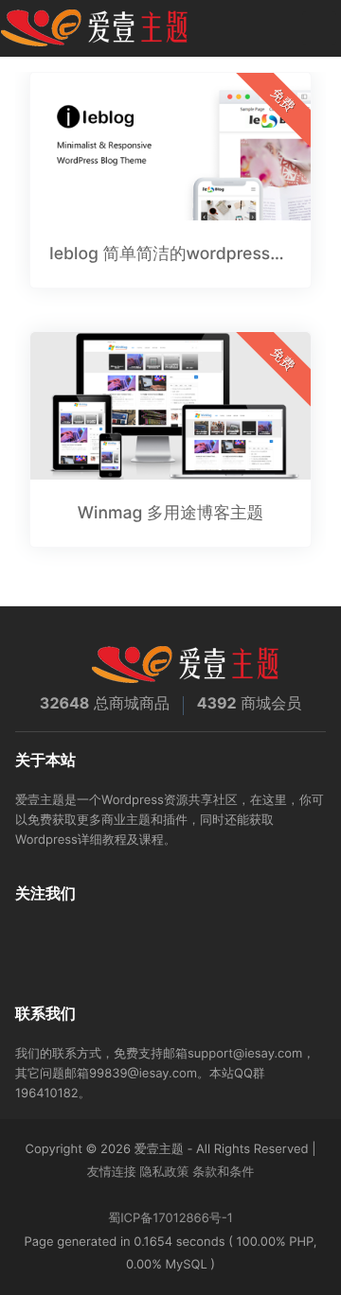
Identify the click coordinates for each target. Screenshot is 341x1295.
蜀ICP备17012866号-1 (170, 1218)
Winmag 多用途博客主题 (170, 513)
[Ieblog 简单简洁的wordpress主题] (170, 146)
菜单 (319, 28)
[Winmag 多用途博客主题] (170, 406)
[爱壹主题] (94, 28)
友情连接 (111, 1172)
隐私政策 (164, 1172)
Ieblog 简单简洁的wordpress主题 (170, 254)
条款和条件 (223, 1172)
